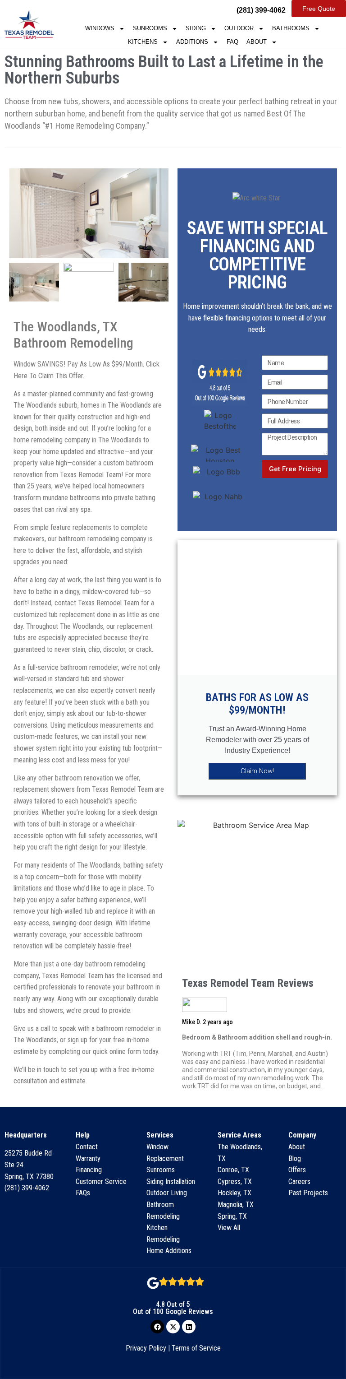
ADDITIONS (192, 41)
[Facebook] (157, 1326)
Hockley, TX (234, 1193)
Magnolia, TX (236, 1204)
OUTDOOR (239, 28)
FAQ (232, 41)
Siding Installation (170, 1181)
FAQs (83, 1193)
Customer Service (101, 1181)
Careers (299, 1181)
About (296, 1146)
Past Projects (308, 1193)
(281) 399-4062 (27, 1188)
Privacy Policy (146, 1348)
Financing (89, 1169)
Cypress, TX (235, 1181)
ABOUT (256, 41)
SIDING (196, 28)
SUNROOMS (150, 28)
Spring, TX (232, 1216)
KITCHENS (143, 41)
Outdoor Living (166, 1193)
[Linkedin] (189, 1326)
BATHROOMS (291, 28)
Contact (87, 1146)
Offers (297, 1169)
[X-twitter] (173, 1326)
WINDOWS (99, 28)
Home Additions (168, 1250)
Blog (294, 1158)
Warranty (88, 1158)
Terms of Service (196, 1348)
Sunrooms (160, 1169)
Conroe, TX (233, 1169)
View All (229, 1227)
